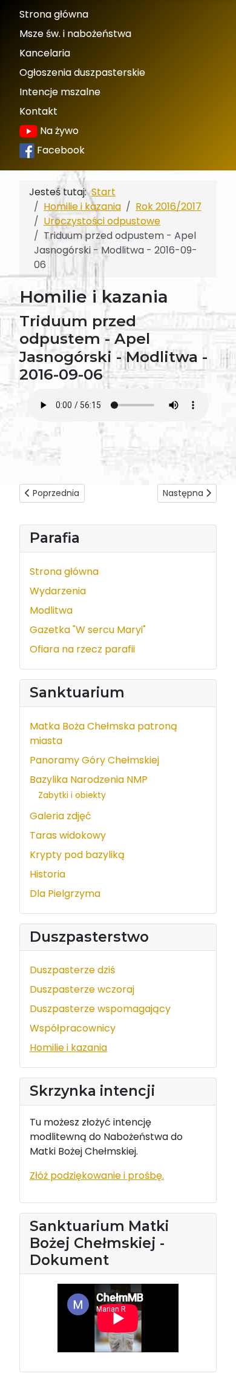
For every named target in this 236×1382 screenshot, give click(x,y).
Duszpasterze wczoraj (82, 989)
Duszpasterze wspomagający (100, 1009)
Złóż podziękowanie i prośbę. (97, 1175)
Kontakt (38, 111)
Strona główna (53, 14)
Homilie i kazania (68, 1048)
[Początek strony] (214, 1359)
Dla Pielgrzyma (65, 894)
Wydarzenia (58, 591)
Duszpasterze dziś (72, 970)
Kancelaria (44, 53)
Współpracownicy (73, 1028)
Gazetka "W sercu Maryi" (88, 630)
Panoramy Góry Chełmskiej (94, 760)
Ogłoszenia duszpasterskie (82, 72)
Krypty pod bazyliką (77, 855)
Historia (47, 874)
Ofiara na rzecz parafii (82, 649)
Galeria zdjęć (60, 816)
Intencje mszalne (59, 92)
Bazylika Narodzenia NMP (89, 780)
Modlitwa (51, 610)
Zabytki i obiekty (72, 795)
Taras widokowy (68, 835)
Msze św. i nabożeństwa (75, 34)
